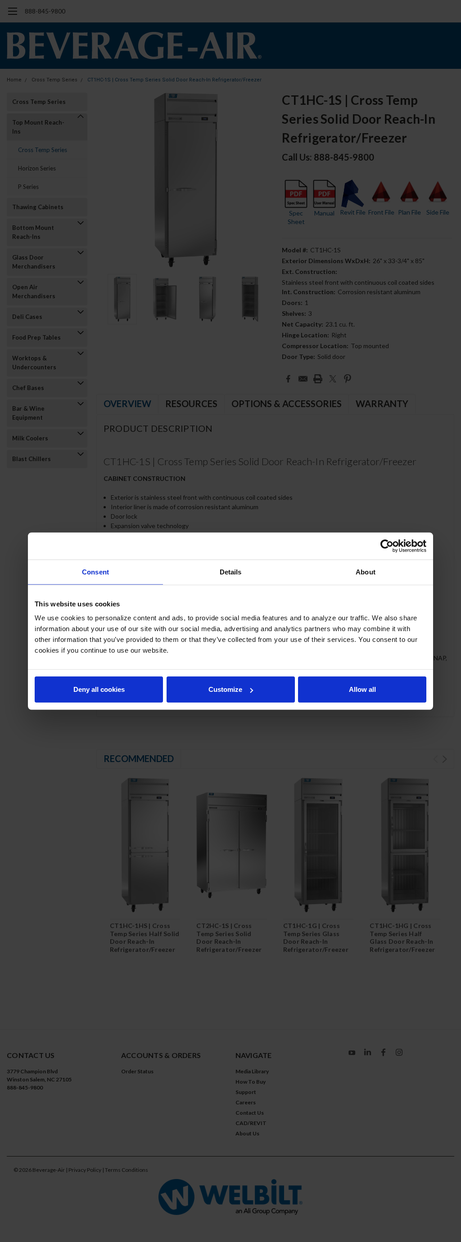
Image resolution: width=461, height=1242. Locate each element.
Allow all (362, 689)
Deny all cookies (99, 689)
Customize (225, 689)
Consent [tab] (95, 571)
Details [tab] (231, 571)
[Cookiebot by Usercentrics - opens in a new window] (387, 545)
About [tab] (365, 571)
